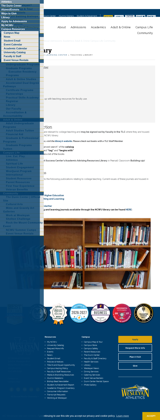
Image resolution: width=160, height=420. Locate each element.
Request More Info (55, 348)
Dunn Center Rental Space (96, 381)
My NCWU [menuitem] (7, 25)
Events (50, 352)
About (62, 27)
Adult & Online (121, 27)
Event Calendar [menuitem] (13, 44)
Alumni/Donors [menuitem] (10, 9)
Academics (98, 27)
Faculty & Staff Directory (95, 358)
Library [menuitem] (5, 17)
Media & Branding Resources (60, 375)
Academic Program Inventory (61, 388)
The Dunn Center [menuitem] (11, 5)
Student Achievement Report (60, 385)
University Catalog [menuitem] (15, 52)
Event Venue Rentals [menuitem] (16, 60)
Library (87, 365)
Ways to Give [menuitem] (9, 13)
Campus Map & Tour (93, 342)
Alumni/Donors (66, 16)
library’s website (63, 141)
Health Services (91, 362)
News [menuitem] (7, 36)
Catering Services (92, 375)
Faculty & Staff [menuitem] (12, 56)
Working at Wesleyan (57, 398)
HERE (129, 209)
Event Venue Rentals (93, 378)
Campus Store (90, 345)
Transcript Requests (56, 394)
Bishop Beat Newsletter (58, 381)
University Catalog (55, 345)
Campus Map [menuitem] (11, 33)
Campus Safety (91, 348)
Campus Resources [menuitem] (13, 29)
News (49, 355)
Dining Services (91, 371)
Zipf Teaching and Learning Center (44, 55)
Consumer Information (57, 391)
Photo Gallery (90, 385)
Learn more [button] (122, 416)
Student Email (53, 358)
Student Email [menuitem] (12, 40)
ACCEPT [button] (151, 416)
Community (145, 33)
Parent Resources (92, 352)
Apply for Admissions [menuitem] (14, 21)
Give (135, 366)
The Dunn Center (48, 16)
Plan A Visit (135, 357)
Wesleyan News (91, 368)
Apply (135, 339)
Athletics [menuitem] (6, 1)
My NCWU (52, 342)
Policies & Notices (55, 362)
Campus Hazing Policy (57, 368)
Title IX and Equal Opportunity (61, 365)
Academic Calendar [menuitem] (15, 48)
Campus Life (144, 27)
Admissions (78, 27)
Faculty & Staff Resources (59, 371)
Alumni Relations (55, 378)
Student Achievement (87, 16)
